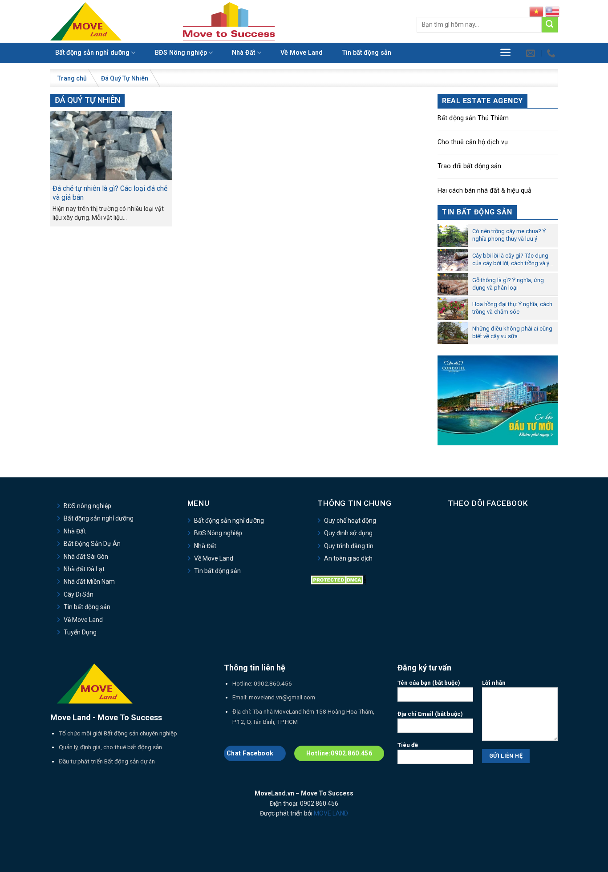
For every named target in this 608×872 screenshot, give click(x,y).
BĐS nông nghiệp (87, 505)
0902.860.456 (273, 683)
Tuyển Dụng (80, 632)
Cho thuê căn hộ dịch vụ (473, 142)
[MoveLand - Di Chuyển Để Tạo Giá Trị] (86, 21)
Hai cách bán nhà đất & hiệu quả (484, 190)
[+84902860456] (552, 53)
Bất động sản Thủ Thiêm (473, 118)
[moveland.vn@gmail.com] (531, 53)
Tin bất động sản (366, 53)
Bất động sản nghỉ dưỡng (92, 53)
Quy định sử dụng (348, 533)
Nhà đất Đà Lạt (84, 569)
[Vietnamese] (536, 11)
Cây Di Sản (78, 594)
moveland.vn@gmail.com (282, 697)
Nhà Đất (243, 53)
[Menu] (505, 52)
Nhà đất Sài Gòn (86, 556)
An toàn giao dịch (348, 558)
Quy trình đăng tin (348, 545)
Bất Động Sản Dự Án (92, 543)
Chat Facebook (251, 753)
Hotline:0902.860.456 (339, 753)
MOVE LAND (331, 813)
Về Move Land (301, 53)
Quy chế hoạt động (350, 520)
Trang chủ (72, 78)
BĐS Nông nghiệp (181, 53)
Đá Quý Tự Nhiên (124, 78)
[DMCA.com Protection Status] (338, 579)
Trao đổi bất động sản (469, 166)
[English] (552, 11)
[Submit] (550, 25)
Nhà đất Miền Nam (89, 581)
